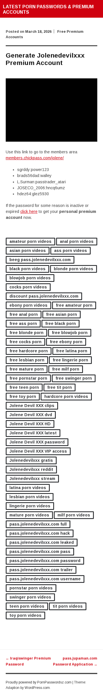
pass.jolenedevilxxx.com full (38, 524)
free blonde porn (26, 332)
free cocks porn (25, 341)
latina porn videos (27, 487)
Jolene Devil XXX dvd (30, 414)
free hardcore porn (28, 351)
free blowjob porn (70, 332)
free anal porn (23, 314)
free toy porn (22, 396)
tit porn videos (68, 606)
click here (28, 211)
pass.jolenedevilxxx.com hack (39, 533)
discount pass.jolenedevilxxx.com (43, 296)
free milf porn (65, 369)
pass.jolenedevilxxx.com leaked (41, 542)
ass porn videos (70, 250)
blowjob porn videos (30, 278)
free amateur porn (74, 305)
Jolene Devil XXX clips (31, 405)
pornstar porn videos (31, 588)
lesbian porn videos (29, 496)
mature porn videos (29, 515)
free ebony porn (66, 341)
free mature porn (26, 369)
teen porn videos (26, 606)
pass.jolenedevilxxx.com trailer (41, 569)
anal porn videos (77, 241)
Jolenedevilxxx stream (32, 478)
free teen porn (24, 387)
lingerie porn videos (29, 506)
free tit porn (59, 387)
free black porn (60, 323)
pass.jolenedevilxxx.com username (45, 579)
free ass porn (23, 323)
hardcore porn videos (66, 396)
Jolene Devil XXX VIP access (38, 451)
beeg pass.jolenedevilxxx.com (40, 259)
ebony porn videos (28, 305)
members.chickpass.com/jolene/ (35, 158)
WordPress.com (37, 688)
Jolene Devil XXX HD (30, 424)
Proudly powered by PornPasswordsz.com (39, 682)
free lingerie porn (70, 360)
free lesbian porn (26, 360)
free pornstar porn (28, 378)
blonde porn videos (73, 268)
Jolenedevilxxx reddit (31, 469)
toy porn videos (25, 615)
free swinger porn (74, 378)
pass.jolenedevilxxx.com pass (39, 551)
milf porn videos (74, 515)
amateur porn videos (30, 241)
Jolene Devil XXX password (37, 442)
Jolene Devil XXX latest (33, 433)
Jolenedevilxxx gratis (31, 460)
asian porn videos (27, 250)
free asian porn (61, 314)
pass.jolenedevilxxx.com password (44, 560)
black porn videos (27, 268)
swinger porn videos (30, 597)
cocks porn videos (28, 287)
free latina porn (71, 351)
